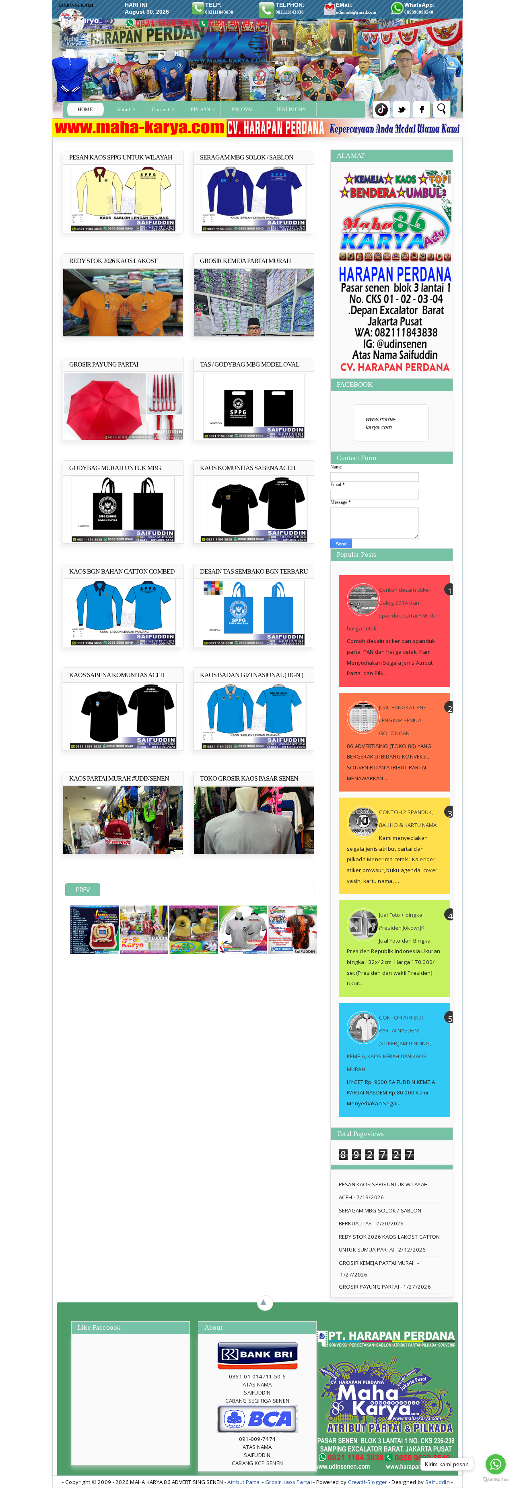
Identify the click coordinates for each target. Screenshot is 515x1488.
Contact (160, 109)
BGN (82, 652)
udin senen (106, 445)
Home (85, 109)
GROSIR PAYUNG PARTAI (369, 1286)
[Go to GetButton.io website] (496, 1479)
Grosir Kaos (88, 238)
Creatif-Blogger (367, 1482)
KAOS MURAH (82, 346)
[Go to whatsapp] (496, 1464)
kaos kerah (114, 238)
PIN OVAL (242, 109)
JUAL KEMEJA (246, 341)
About (124, 109)
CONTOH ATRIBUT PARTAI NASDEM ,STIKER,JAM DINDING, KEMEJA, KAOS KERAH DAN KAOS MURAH (389, 1043)
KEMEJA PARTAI (282, 341)
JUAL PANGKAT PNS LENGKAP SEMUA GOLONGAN (402, 720)
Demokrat (217, 341)
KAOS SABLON (275, 238)
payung (84, 445)
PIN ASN (200, 109)
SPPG (134, 238)
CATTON (86, 341)
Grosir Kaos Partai (289, 1482)
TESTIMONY (291, 109)
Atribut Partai (244, 1482)
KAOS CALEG (154, 341)
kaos (131, 341)
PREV (83, 889)
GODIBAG (87, 548)
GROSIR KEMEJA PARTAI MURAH (377, 1262)
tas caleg (250, 445)
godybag (216, 445)
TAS (233, 445)
